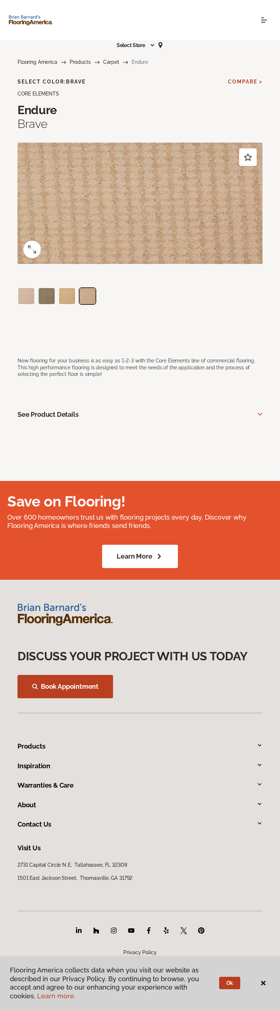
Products (80, 62)
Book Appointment (69, 686)
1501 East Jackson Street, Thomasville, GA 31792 (75, 878)
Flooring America (37, 62)
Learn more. (56, 996)
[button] (136, 45)
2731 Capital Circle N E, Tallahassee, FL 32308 (72, 865)
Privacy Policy (139, 952)
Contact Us (34, 824)
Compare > (245, 82)
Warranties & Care (46, 785)
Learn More (134, 556)
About (27, 805)
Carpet (111, 62)
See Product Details (48, 414)
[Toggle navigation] (264, 20)
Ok (229, 983)
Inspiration (34, 766)
